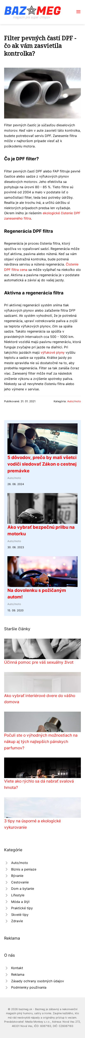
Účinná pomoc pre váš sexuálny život (38, 662)
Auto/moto (74, 401)
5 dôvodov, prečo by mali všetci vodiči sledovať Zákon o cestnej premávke (42, 464)
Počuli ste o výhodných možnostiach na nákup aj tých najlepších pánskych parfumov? (41, 741)
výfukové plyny (53, 352)
